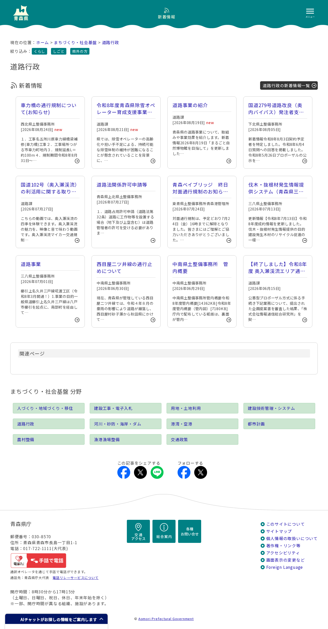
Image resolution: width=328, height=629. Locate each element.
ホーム (42, 42)
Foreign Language (284, 567)
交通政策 (179, 439)
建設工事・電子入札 (113, 408)
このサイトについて (285, 524)
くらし (39, 51)
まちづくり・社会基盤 (75, 42)
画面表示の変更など (285, 560)
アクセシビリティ (283, 553)
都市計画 (256, 424)
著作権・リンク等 (283, 546)
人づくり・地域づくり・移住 (45, 408)
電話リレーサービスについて (75, 577)
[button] (56, 619)
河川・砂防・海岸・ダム (117, 424)
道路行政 (110, 42)
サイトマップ (279, 531)
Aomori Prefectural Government (166, 618)
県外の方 (79, 51)
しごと (58, 51)
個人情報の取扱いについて (292, 538)
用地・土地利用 (186, 408)
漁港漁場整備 (107, 439)
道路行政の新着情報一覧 (286, 85)
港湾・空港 (181, 424)
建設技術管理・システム (271, 408)
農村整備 (25, 439)
